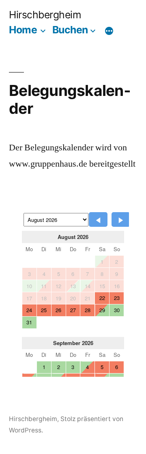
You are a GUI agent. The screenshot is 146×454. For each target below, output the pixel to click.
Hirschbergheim (45, 15)
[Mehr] (109, 31)
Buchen (70, 30)
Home (23, 30)
